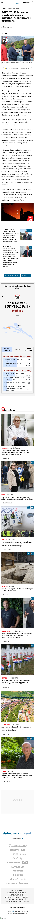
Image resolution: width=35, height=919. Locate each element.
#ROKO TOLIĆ (26, 275)
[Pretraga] (33, 2)
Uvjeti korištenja (16, 891)
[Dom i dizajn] (25, 862)
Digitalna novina (11, 901)
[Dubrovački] (17, 2)
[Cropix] (17, 875)
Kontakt (11, 899)
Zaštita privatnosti (16, 895)
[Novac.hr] (17, 871)
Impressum (24, 897)
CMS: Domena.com (23, 913)
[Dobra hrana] (13, 862)
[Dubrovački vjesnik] (17, 879)
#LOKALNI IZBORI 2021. (11, 275)
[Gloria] (15, 858)
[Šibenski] (24, 883)
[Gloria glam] (21, 858)
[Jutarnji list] (17, 845)
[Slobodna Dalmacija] (15, 850)
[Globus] (13, 854)
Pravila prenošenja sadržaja (16, 893)
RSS (20, 901)
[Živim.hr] (23, 854)
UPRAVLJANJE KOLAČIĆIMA (17, 907)
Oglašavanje (20, 899)
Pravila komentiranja (11, 897)
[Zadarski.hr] (11, 883)
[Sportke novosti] (23, 850)
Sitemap (26, 901)
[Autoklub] (17, 866)
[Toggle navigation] (2, 2)
